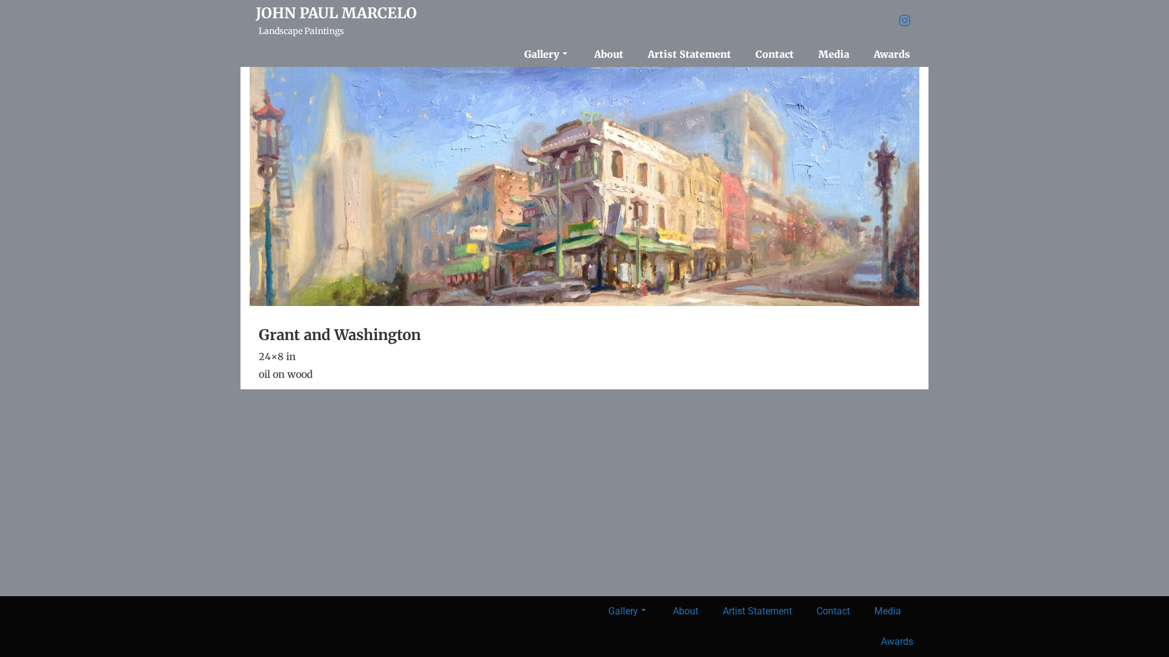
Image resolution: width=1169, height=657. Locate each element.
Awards (892, 54)
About (608, 54)
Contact (775, 54)
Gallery (542, 54)
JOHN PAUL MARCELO (336, 13)
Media (833, 54)
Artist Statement (689, 54)
